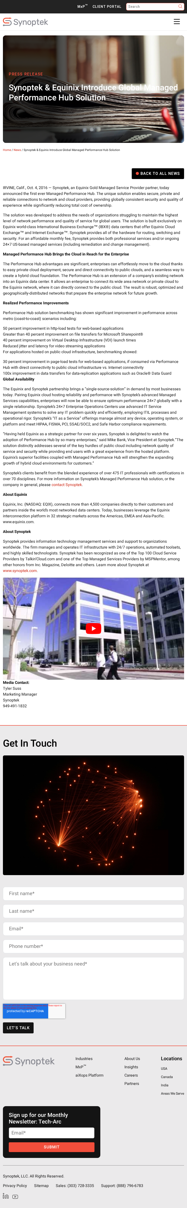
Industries (84, 1059)
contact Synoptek (67, 485)
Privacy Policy (15, 1186)
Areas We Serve (172, 1093)
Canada (167, 1077)
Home (7, 150)
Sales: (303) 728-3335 (75, 1186)
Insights (131, 1067)
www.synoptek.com (20, 571)
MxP (82, 6)
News (17, 150)
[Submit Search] (180, 6)
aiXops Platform (89, 1075)
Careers (131, 1075)
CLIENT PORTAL (107, 6)
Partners (131, 1084)
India (164, 1085)
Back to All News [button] (160, 174)
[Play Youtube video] (93, 629)
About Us (132, 1059)
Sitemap (41, 1186)
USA (164, 1068)
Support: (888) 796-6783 (122, 1186)
